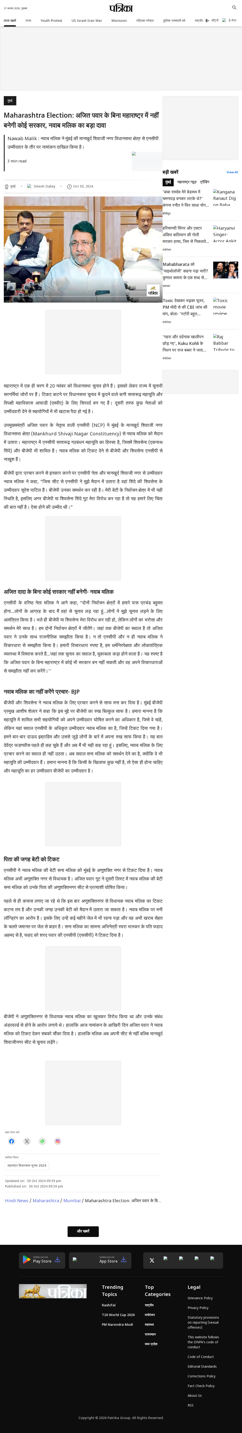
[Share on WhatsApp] (42, 1141)
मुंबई (10, 101)
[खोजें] (234, 7)
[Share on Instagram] (57, 1141)
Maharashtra (46, 1201)
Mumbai (72, 1201)
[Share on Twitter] (26, 1141)
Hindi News (16, 1201)
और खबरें (83, 1231)
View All (232, 172)
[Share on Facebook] (11, 1141)
